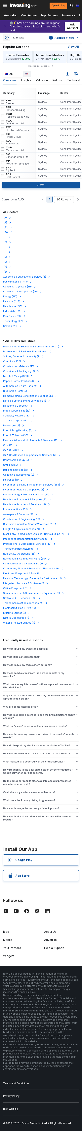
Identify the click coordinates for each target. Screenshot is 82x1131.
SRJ (11, 169)
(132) (19, 598)
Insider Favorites (17, 55)
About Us (50, 931)
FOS (13, 176)
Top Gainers (49, 15)
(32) (5, 227)
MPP (18, 162)
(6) (5, 242)
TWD (15, 149)
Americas (68, 15)
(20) (10, 326)
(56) (20, 291)
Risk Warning (10, 1108)
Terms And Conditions (16, 1083)
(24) (24, 400)
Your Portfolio (12, 948)
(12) (20, 385)
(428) (11, 301)
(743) (15, 281)
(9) (18, 514)
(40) (27, 543)
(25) (10, 464)
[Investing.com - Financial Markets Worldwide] (23, 5)
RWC (17, 115)
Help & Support (54, 948)
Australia (10, 15)
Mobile (7, 939)
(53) (26, 494)
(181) (13, 321)
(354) (31, 484)
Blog (6, 931)
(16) (30, 440)
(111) (17, 286)
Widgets (8, 956)
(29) (21, 519)
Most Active (28, 15)
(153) (12, 306)
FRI (13, 135)
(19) (16, 410)
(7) (5, 266)
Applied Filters (62, 37)
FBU (15, 108)
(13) (19, 607)
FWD (18, 129)
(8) (5, 222)
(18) (24, 504)
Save (41, 185)
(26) (34, 533)
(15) (18, 366)
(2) (5, 217)
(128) (12, 311)
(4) (25, 351)
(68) (11, 450)
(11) (11, 479)
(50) (25, 499)
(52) (15, 469)
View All (73, 46)
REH (10, 102)
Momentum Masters (50, 55)
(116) (10, 296)
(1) (4, 237)
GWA (15, 122)
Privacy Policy (11, 1096)
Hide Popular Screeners (39, 66)
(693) (16, 376)
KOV (13, 142)
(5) (5, 256)
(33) (16, 415)
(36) (6, 232)
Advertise (50, 939)
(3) (19, 371)
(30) (12, 361)
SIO (17, 155)
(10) (22, 529)
